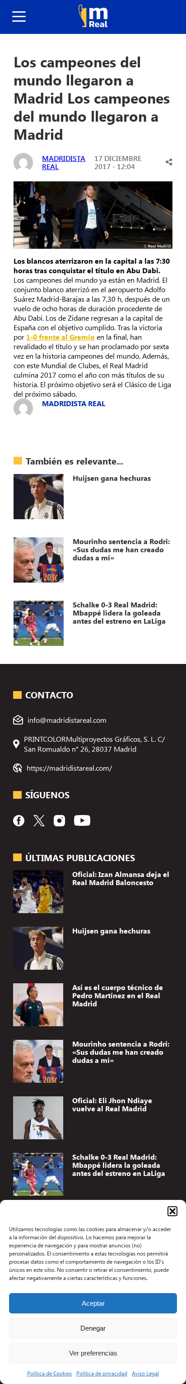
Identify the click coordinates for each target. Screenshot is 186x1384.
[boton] (18, 17)
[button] (172, 1211)
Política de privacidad (101, 1373)
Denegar (93, 1328)
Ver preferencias (93, 1353)
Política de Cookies (49, 1373)
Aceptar (93, 1303)
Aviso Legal (145, 1373)
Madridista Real (63, 162)
